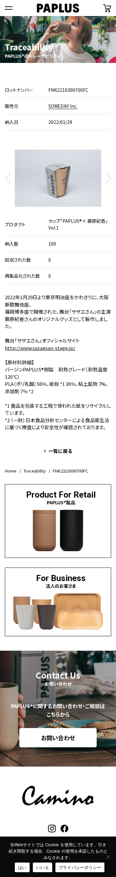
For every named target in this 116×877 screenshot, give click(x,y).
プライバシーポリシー (80, 867)
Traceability (35, 471)
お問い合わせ (58, 738)
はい (22, 867)
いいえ (42, 867)
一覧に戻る (60, 450)
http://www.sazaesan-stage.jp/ (40, 347)
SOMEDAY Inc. (62, 106)
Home (10, 471)
